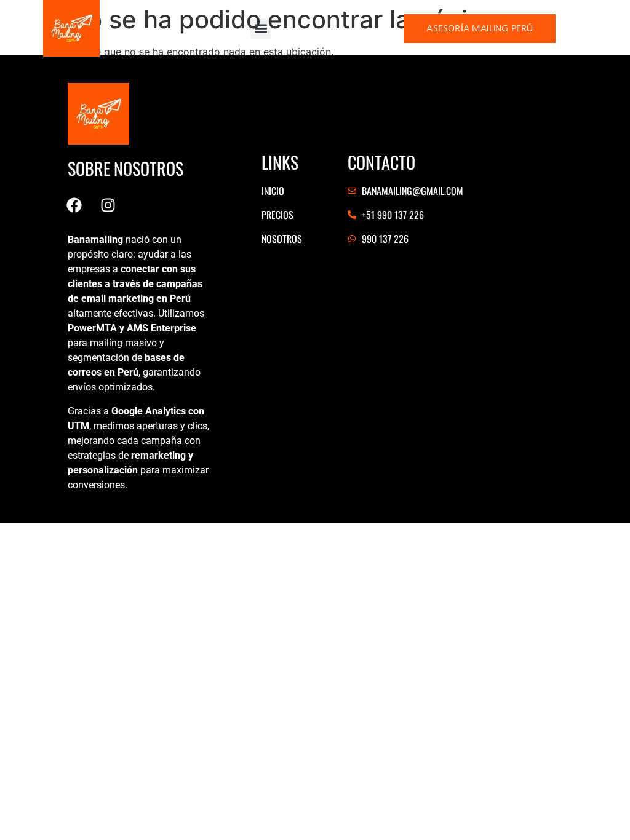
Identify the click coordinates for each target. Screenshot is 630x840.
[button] (260, 28)
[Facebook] (73, 204)
